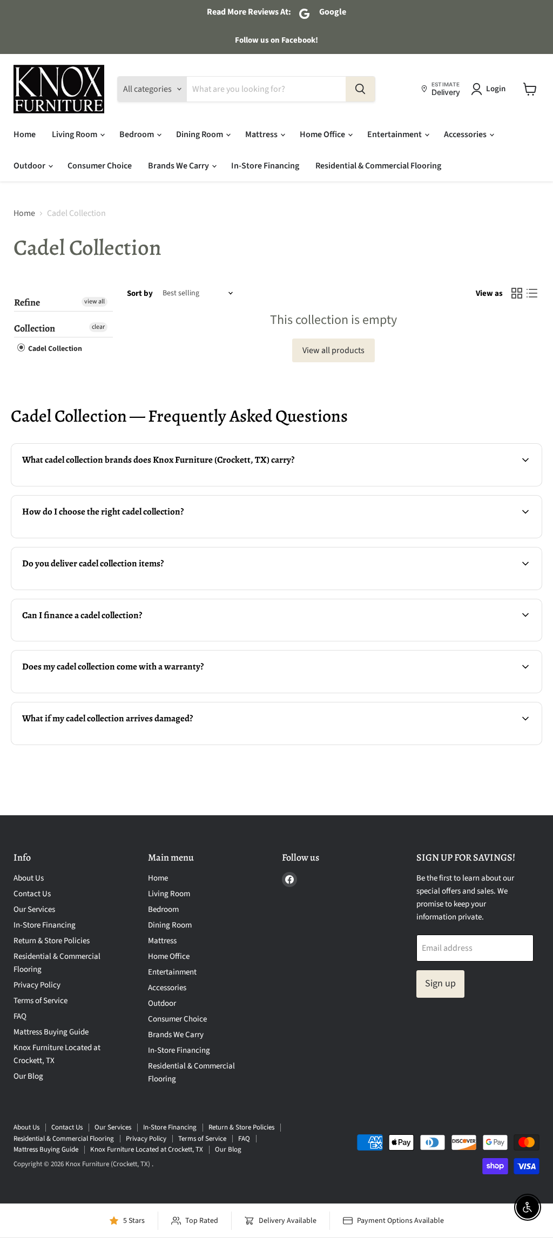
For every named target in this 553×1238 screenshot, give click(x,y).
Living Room (75, 134)
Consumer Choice (100, 166)
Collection (34, 328)
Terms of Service (41, 1000)
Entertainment (395, 134)
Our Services (34, 909)
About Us (29, 878)
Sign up (440, 983)
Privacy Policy (37, 985)
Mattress (262, 134)
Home (25, 134)
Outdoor (30, 166)
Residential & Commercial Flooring (378, 166)
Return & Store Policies (52, 940)
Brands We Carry (179, 166)
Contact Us (32, 893)
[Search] (360, 89)
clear (98, 327)
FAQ (20, 1016)
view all (94, 301)
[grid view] (516, 293)
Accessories (466, 134)
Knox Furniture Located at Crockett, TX (146, 1149)
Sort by (140, 293)
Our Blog (28, 1076)
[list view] (531, 293)
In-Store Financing (265, 166)
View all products (333, 350)
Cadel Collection (54, 348)
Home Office (323, 134)
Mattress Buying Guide (51, 1032)
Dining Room (200, 134)
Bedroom (137, 134)
